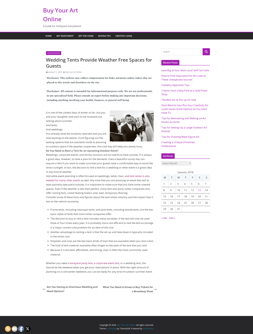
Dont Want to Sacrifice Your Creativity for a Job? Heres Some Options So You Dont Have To (184, 109)
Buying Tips (104, 35)
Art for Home (86, 35)
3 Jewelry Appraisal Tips (175, 85)
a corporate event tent (106, 263)
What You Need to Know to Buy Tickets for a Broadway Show (128, 289)
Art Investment (65, 35)
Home (48, 35)
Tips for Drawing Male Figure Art (180, 136)
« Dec (164, 218)
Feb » (172, 218)
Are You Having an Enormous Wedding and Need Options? (72, 289)
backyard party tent (81, 263)
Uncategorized (53, 53)
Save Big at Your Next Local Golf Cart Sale (185, 70)
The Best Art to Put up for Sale (178, 99)
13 (199, 190)
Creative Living (123, 35)
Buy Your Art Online (73, 72)
